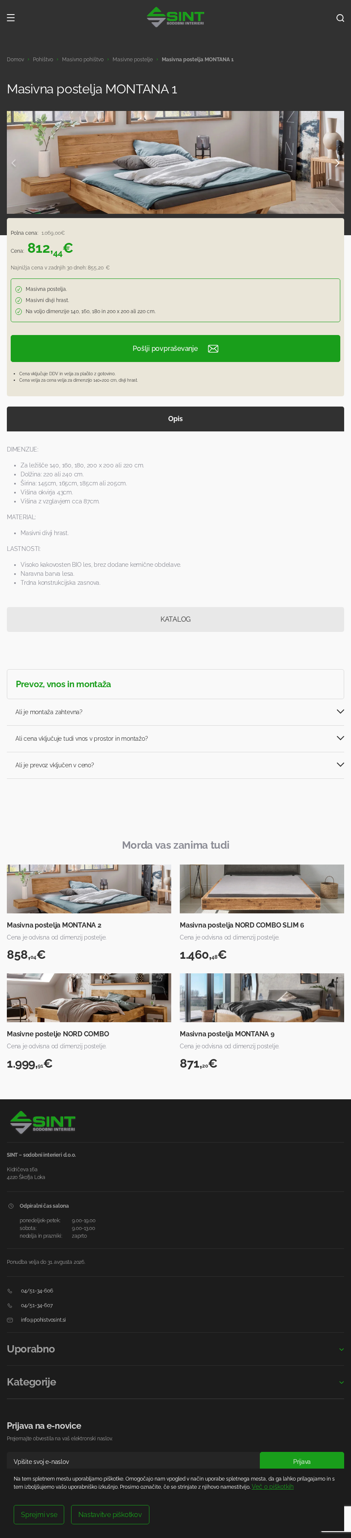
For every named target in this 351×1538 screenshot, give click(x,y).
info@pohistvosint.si (43, 1320)
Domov (15, 60)
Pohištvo (43, 60)
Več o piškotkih (273, 1486)
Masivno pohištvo (83, 60)
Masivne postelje (133, 60)
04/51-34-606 (36, 1291)
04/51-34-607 (36, 1305)
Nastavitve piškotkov (110, 1515)
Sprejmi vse (39, 1515)
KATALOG (175, 619)
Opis (175, 419)
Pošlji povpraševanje (165, 348)
